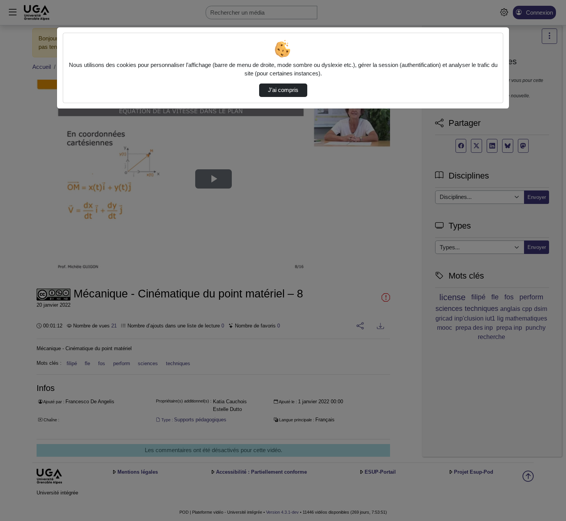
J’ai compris (283, 90)
